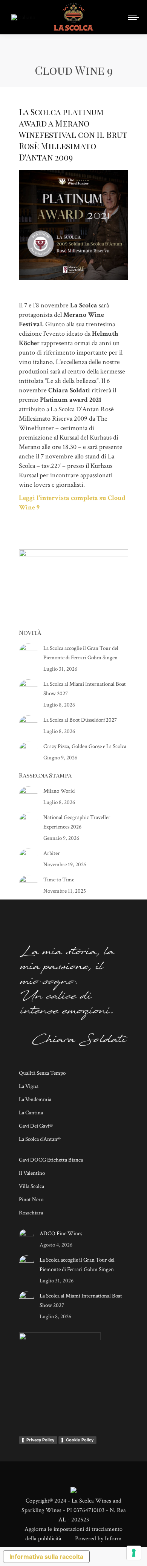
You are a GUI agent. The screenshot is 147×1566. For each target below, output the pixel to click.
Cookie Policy (79, 1440)
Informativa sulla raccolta (46, 1556)
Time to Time (58, 879)
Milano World (59, 791)
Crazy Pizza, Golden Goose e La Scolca (84, 746)
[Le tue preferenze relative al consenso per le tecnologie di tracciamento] (134, 1553)
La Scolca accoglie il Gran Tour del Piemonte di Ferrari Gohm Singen (80, 653)
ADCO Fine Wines (61, 1233)
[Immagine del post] (28, 652)
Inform (113, 1539)
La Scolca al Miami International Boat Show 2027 (84, 688)
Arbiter (51, 853)
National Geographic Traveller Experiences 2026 (76, 822)
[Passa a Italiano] (24, 17)
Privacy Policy (40, 1440)
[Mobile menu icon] (133, 17)
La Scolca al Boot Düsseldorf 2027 (80, 720)
